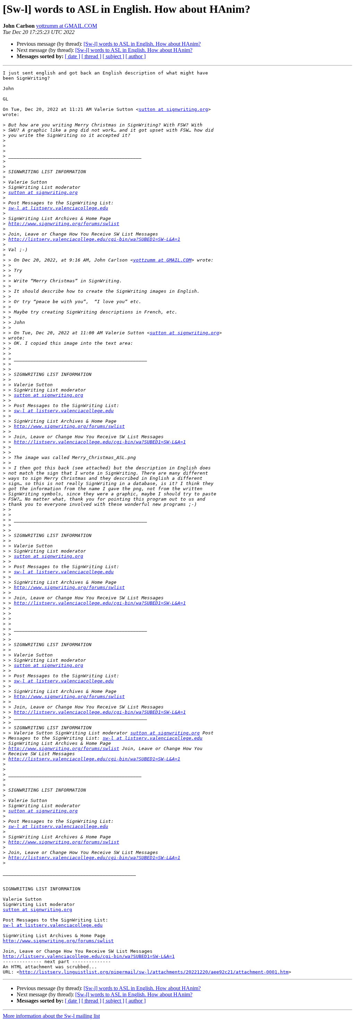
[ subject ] (113, 56)
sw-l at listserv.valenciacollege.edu (58, 208)
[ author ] (135, 56)
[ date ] (72, 56)
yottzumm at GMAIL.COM (66, 26)
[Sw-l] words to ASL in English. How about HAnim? (142, 44)
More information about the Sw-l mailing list (51, 1016)
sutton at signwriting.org (173, 109)
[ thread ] (91, 56)
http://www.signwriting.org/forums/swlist (63, 223)
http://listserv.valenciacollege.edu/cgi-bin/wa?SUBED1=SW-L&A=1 (94, 239)
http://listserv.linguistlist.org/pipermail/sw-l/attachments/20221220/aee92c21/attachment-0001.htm (153, 972)
